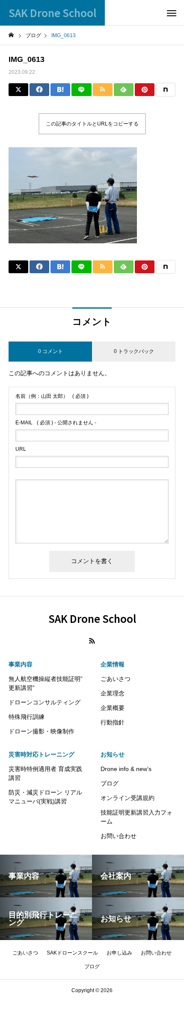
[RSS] (92, 641)
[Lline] (81, 89)
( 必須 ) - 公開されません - (55, 422)
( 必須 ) (52, 396)
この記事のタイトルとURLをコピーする (92, 124)
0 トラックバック (134, 351)
